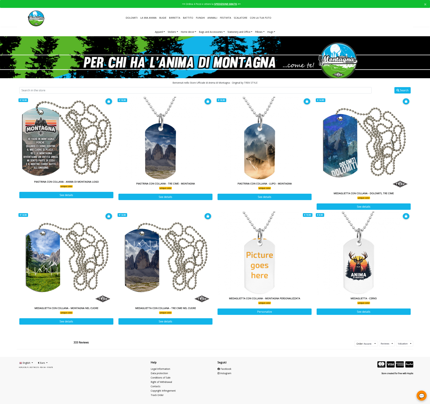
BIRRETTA (174, 17)
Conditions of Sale (160, 377)
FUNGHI (200, 17)
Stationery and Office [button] (238, 31)
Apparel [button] (159, 31)
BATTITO (188, 17)
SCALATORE (240, 17)
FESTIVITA (225, 17)
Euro (42, 362)
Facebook (225, 368)
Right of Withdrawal (161, 382)
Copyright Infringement (163, 390)
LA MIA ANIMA (148, 17)
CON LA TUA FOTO (260, 17)
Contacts (155, 386)
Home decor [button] (187, 31)
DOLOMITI (132, 17)
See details (66, 195)
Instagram (225, 373)
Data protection (159, 373)
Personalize (264, 312)
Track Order (157, 395)
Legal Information (160, 368)
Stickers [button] (172, 31)
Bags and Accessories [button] (211, 31)
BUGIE (162, 17)
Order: (363, 343)
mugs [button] (270, 31)
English (26, 362)
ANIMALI (212, 17)
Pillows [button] (259, 31)
